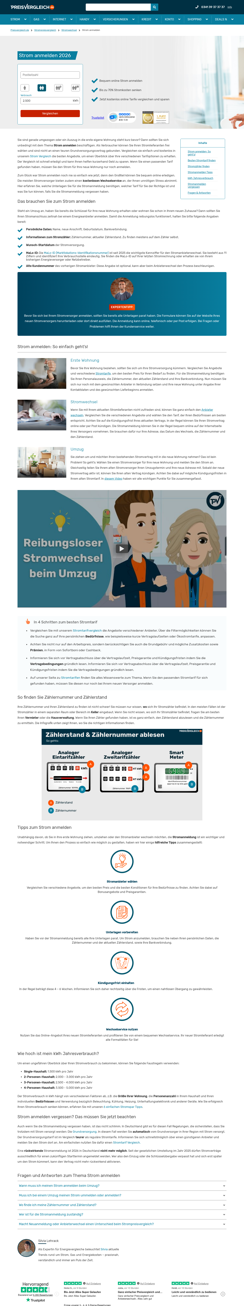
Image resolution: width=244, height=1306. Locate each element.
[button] (50, 75)
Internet (59, 19)
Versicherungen (115, 19)
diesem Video (113, 478)
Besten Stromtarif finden (202, 160)
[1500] (25, 87)
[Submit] (154, 7)
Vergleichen (50, 113)
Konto (169, 19)
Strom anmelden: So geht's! (199, 153)
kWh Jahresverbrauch (200, 178)
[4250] (75, 87)
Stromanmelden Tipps (200, 172)
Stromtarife (103, 373)
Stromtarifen (71, 677)
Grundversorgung (85, 1131)
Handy (84, 19)
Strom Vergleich (40, 156)
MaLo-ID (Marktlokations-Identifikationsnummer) (76, 253)
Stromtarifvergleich (87, 630)
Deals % (221, 19)
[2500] (42, 87)
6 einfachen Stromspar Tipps (123, 1107)
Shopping (194, 19)
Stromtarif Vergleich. (127, 1142)
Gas (36, 19)
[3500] (58, 87)
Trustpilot (97, 117)
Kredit (146, 19)
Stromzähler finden (199, 166)
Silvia (104, 1249)
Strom (15, 19)
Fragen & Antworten (199, 192)
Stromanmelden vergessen (197, 186)
